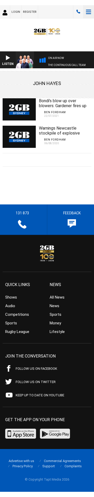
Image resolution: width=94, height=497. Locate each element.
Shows (11, 297)
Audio (10, 306)
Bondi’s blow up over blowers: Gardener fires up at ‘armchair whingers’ (62, 105)
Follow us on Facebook (36, 369)
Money (55, 323)
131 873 (78, 11)
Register (30, 12)
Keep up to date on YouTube (40, 395)
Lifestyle (57, 331)
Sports (11, 323)
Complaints (73, 466)
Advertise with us (21, 461)
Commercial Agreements (62, 461)
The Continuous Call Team (67, 65)
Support (48, 466)
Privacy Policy (23, 466)
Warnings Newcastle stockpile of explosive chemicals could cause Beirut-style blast (60, 136)
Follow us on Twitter (36, 382)
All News (57, 297)
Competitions (17, 314)
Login (15, 12)
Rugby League (17, 331)
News (54, 306)
